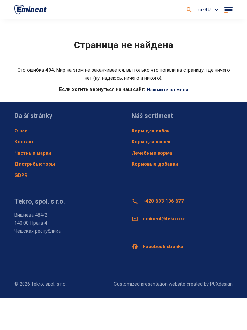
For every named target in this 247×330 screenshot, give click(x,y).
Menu (228, 10)
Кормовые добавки (155, 164)
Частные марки (32, 153)
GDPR (21, 175)
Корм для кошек (151, 142)
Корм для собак (150, 131)
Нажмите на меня (167, 89)
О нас (21, 131)
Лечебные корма (152, 153)
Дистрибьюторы (34, 164)
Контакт (24, 142)
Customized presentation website (149, 284)
